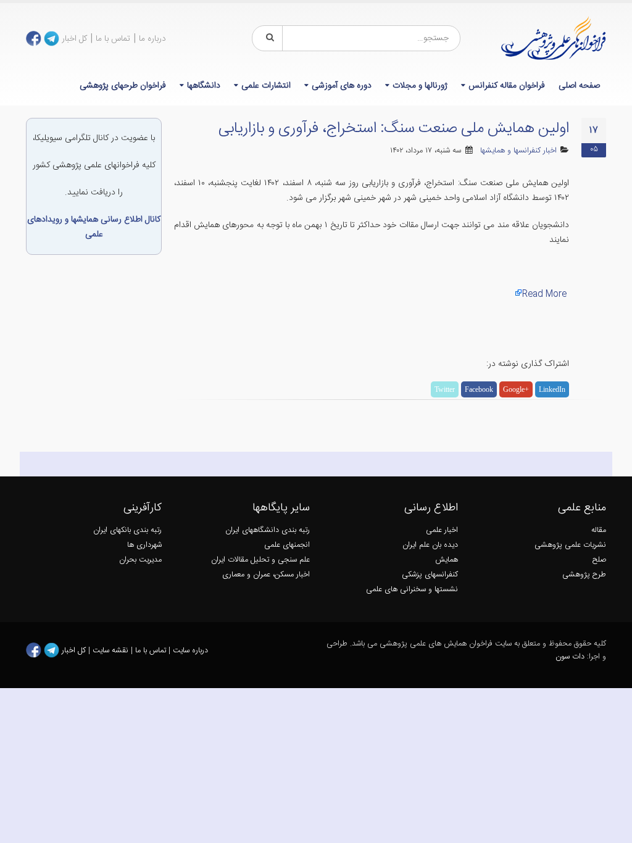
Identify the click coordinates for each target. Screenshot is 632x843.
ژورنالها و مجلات (420, 85)
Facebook (479, 389)
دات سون (569, 656)
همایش (446, 560)
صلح (599, 560)
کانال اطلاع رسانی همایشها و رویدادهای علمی (93, 227)
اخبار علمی (442, 530)
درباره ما (152, 39)
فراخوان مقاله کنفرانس (506, 85)
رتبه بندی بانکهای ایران (127, 530)
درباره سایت (190, 650)
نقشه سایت (112, 650)
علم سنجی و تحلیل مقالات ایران (260, 560)
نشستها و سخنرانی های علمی (412, 589)
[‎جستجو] (268, 38)
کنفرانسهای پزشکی (430, 574)
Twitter (444, 389)
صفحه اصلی (579, 85)
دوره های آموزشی (342, 85)
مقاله (598, 530)
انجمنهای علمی (287, 545)
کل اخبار (74, 39)
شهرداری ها (144, 545)
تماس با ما (113, 39)
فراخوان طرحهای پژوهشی (123, 85)
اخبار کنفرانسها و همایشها (518, 150)
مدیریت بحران (140, 560)
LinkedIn (552, 389)
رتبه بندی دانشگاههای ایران (267, 530)
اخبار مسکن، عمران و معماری (266, 574)
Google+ (516, 389)
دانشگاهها (203, 85)
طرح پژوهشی (584, 574)
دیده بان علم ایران (430, 545)
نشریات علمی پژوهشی (570, 545)
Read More (544, 294)
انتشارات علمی (266, 85)
